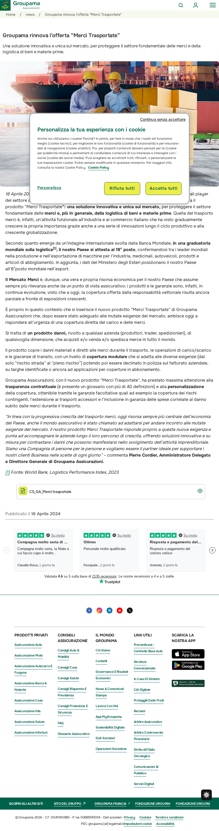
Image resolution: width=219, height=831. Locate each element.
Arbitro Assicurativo (148, 722)
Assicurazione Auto (28, 645)
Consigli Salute (68, 678)
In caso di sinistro (147, 679)
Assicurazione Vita (27, 711)
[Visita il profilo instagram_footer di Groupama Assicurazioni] (99, 610)
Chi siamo (103, 650)
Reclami (139, 711)
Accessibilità (165, 824)
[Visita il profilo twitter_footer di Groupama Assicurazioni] (130, 610)
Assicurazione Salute (29, 722)
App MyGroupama (109, 717)
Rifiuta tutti (122, 188)
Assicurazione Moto (28, 655)
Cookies (145, 817)
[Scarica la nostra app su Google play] (188, 668)
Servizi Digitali (144, 784)
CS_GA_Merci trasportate (50, 491)
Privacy (129, 817)
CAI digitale (142, 690)
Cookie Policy (98, 167)
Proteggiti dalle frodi (149, 700)
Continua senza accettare (163, 119)
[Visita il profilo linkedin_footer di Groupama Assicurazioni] (109, 610)
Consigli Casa (67, 667)
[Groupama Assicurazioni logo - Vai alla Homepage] (20, 5)
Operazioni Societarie (111, 749)
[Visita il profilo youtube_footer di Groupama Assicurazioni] (120, 610)
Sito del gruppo (67, 804)
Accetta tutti (163, 188)
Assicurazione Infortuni (30, 732)
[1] (7, 472)
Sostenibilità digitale (110, 727)
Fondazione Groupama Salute (160, 804)
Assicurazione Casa (28, 700)
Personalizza (49, 187)
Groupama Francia (110, 804)
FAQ (61, 723)
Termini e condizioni (169, 817)
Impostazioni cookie (138, 824)
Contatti (101, 661)
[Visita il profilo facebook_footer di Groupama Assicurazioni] (89, 610)
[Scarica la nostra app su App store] (189, 657)
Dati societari (105, 738)
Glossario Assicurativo (73, 734)
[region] (109, 158)
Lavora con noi (107, 706)
